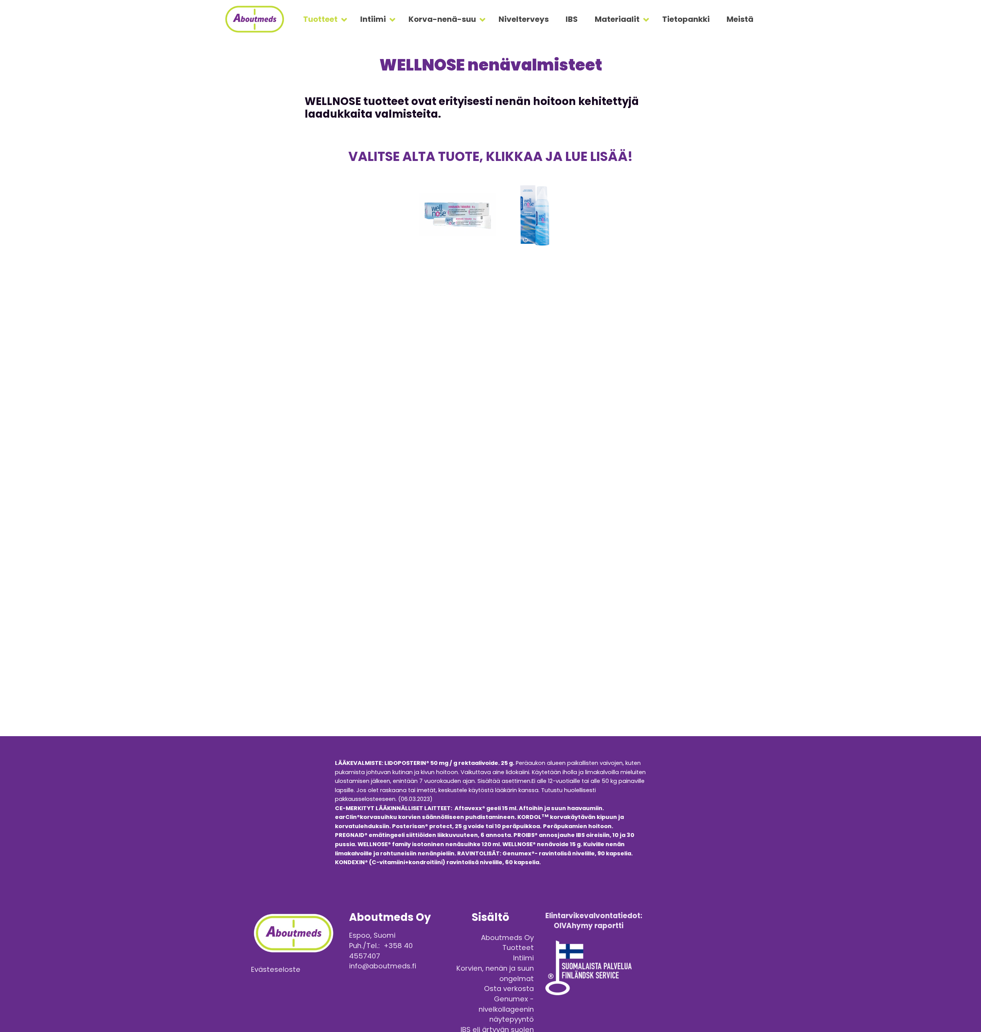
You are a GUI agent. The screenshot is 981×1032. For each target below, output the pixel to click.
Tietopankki (686, 19)
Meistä (740, 19)
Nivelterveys (524, 19)
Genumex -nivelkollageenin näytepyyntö (506, 1009)
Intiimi (373, 19)
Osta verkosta (509, 988)
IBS (572, 19)
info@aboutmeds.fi (382, 966)
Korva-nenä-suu (442, 19)
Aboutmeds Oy (507, 937)
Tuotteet (320, 19)
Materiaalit (617, 19)
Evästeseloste (275, 969)
